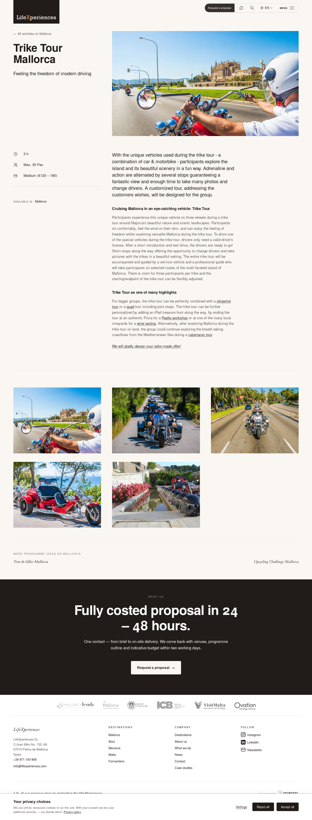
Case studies (183, 767)
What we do (183, 748)
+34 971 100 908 (25, 759)
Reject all (263, 807)
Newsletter (254, 750)
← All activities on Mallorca (32, 33)
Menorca (114, 748)
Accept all (287, 807)
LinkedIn (253, 742)
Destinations (183, 734)
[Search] (252, 8)
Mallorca (114, 734)
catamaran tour (200, 334)
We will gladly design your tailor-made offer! (146, 346)
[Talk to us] (241, 8)
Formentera (116, 761)
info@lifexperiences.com (29, 766)
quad (130, 306)
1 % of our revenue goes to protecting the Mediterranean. (58, 793)
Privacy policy (72, 812)
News (179, 754)
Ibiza (111, 741)
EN (267, 8)
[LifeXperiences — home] (36, 12)
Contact (180, 761)
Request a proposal (219, 8)
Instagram (254, 734)
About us (181, 741)
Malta (112, 754)
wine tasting (146, 323)
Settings (241, 807)
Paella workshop (175, 317)
